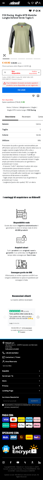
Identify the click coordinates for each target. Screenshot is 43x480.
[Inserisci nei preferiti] (34, 95)
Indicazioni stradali (12, 349)
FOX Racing (31, 110)
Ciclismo (15, 107)
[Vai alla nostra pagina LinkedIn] (39, 462)
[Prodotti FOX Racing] (35, 11)
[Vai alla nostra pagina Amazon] (32, 462)
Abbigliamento (25, 107)
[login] (39, 3)
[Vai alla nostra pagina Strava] (25, 462)
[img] (30, 66)
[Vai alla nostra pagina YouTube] (18, 462)
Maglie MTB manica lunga (16, 110)
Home (9, 107)
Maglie (33, 107)
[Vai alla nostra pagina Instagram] (3, 462)
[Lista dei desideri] (32, 3)
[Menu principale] (3, 3)
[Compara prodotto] (38, 95)
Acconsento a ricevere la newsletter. (23, 406)
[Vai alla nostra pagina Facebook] (10, 462)
